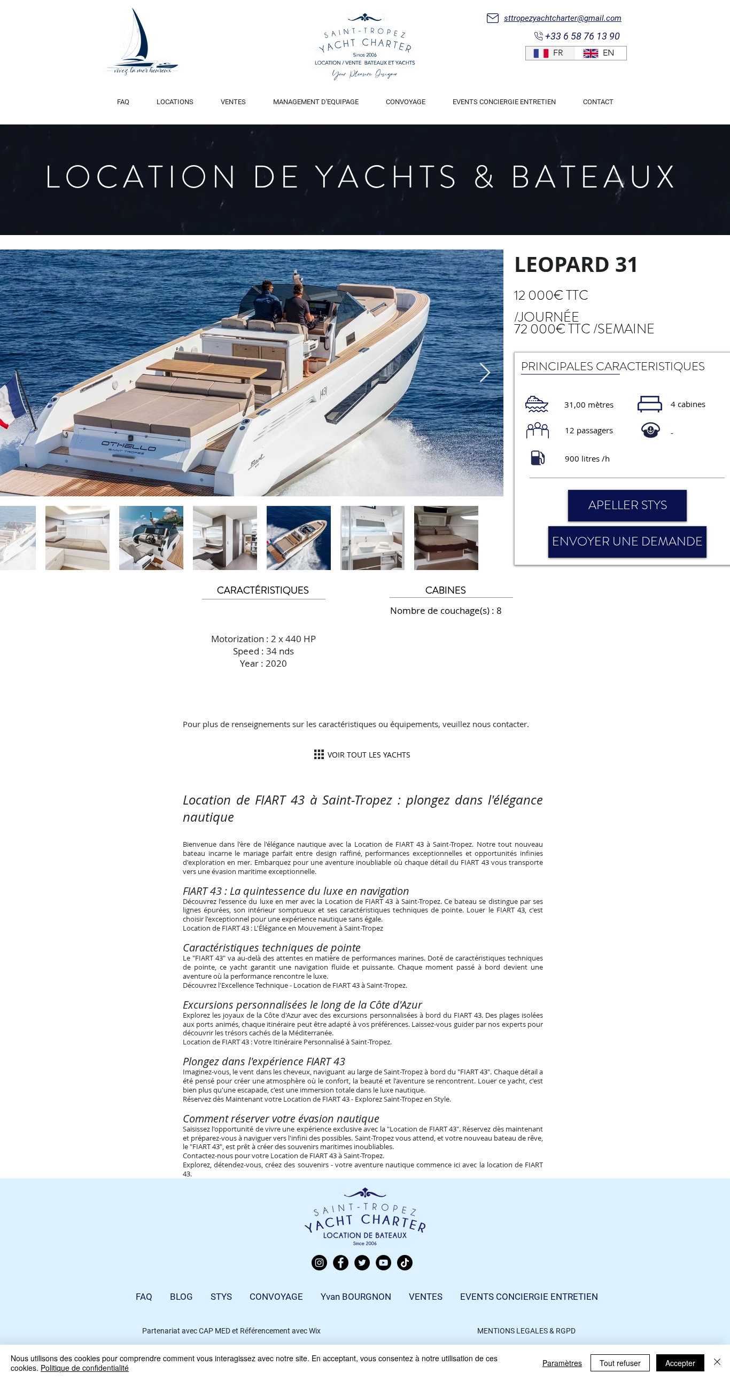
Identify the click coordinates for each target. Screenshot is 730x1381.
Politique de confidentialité (85, 1367)
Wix (315, 1331)
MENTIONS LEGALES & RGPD (526, 1331)
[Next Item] (485, 373)
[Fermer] (717, 1362)
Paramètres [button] (562, 1362)
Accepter (680, 1362)
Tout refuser (620, 1362)
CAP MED (214, 1331)
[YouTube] (383, 1262)
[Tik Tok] (405, 1262)
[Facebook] (340, 1262)
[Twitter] (362, 1262)
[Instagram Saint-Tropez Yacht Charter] (319, 1262)
